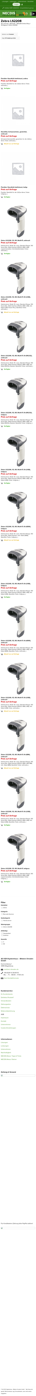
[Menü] (30, 14)
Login (16, 4)
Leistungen (5, 1046)
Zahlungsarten (6, 1004)
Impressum (4, 1018)
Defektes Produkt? (7, 997)
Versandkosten (6, 1001)
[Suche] (26, 14)
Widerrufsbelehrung (8, 1011)
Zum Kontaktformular (11, 978)
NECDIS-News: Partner (9, 1059)
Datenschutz (5, 1008)
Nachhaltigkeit (6, 1053)
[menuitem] (5, 1)
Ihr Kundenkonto (7, 994)
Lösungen (4, 1042)
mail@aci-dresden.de (11, 969)
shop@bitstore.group (27, 8)
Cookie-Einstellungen (8, 1028)
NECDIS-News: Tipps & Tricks (11, 1056)
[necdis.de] (15, 14)
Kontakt (3, 1021)
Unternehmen (6, 1024)
